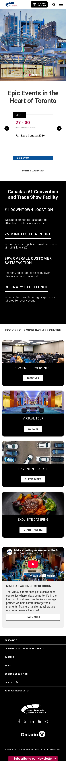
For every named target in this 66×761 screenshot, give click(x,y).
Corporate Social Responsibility (24, 648)
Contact (10, 682)
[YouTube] (39, 721)
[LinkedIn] (32, 721)
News (8, 665)
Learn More (33, 617)
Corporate (11, 640)
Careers (9, 657)
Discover (33, 378)
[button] (30, 75)
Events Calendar (33, 170)
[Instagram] (46, 721)
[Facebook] (19, 721)
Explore (33, 428)
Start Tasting (33, 529)
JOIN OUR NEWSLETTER (17, 691)
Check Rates (33, 479)
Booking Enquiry (14, 674)
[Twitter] (25, 721)
